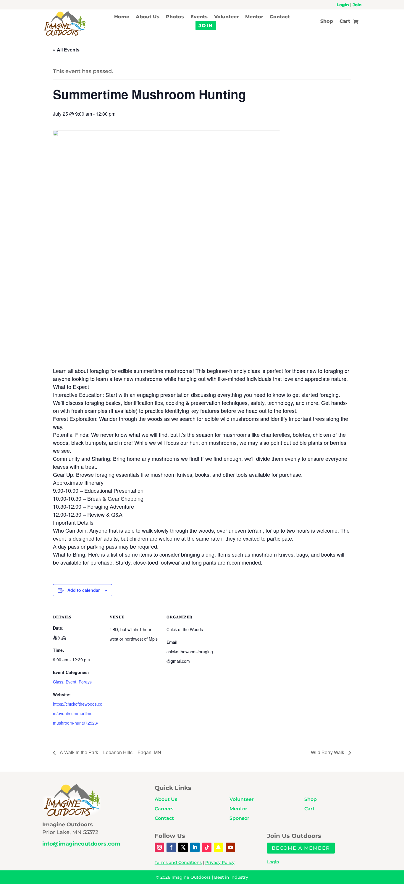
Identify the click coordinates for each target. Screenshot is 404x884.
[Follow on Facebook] (171, 847)
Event (71, 682)
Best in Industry (231, 877)
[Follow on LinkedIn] (195, 847)
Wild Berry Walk (328, 752)
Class (58, 682)
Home (121, 17)
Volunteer (226, 17)
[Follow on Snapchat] (218, 847)
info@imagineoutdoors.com (81, 844)
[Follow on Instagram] (159, 847)
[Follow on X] (183, 847)
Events (199, 17)
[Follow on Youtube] (230, 847)
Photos (175, 17)
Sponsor (239, 818)
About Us (147, 17)
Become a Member (301, 848)
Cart (345, 21)
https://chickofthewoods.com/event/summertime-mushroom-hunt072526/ (77, 713)
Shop (326, 21)
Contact (280, 17)
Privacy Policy (220, 862)
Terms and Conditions (178, 862)
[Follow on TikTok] (206, 847)
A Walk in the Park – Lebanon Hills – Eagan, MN (110, 752)
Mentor (254, 17)
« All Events (66, 49)
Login (343, 4)
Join (357, 4)
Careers (164, 809)
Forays (85, 682)
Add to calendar (83, 590)
